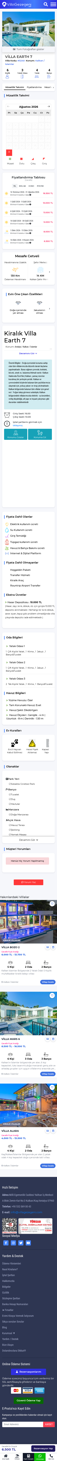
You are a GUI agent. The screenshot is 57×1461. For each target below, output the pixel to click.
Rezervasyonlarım (30, 1371)
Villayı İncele (48, 982)
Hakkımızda (8, 1280)
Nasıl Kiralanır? (10, 1269)
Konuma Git (40, 437)
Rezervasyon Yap (43, 1448)
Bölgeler (6, 1286)
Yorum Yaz (30, 882)
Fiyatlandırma (34, 87)
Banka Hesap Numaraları (15, 1304)
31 (9, 152)
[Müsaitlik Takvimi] (53, 947)
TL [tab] (14, 186)
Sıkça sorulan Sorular (13, 1321)
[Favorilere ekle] (52, 903)
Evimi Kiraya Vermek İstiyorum (18, 1315)
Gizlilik (5, 1292)
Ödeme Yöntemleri (11, 1263)
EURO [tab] (31, 186)
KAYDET (49, 1424)
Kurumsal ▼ (8, 1333)
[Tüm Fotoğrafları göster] (28, 28)
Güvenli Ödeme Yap (28, 1400)
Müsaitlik (14, 87)
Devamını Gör (26, 353)
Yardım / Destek (10, 1339)
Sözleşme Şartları (11, 1298)
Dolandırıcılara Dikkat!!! (14, 1350)
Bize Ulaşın (8, 1344)
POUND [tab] (40, 186)
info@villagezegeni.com (26, 1212)
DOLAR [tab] (22, 186)
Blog (4, 1327)
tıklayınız (18, 425)
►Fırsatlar (7, 1309)
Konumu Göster (15, 437)
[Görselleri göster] (47, 947)
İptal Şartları (8, 1275)
